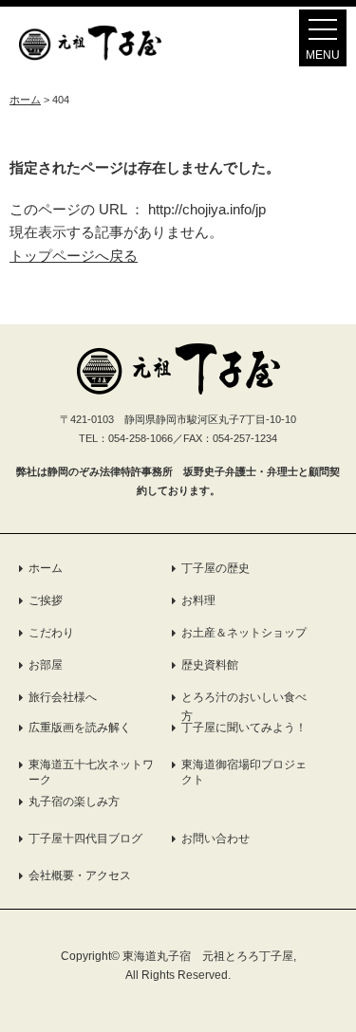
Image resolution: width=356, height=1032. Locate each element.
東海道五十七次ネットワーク (91, 772)
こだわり (51, 632)
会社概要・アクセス (79, 875)
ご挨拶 (45, 600)
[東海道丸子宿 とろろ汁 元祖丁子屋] (90, 55)
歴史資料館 (209, 665)
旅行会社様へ (62, 697)
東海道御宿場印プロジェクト (244, 772)
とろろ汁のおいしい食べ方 (244, 706)
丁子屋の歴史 (215, 568)
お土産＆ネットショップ (244, 632)
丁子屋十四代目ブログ (85, 838)
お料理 (198, 600)
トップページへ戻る (73, 256)
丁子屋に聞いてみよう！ (244, 727)
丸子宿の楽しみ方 (74, 801)
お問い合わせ (215, 838)
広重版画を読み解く (79, 727)
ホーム (45, 568)
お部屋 (45, 665)
